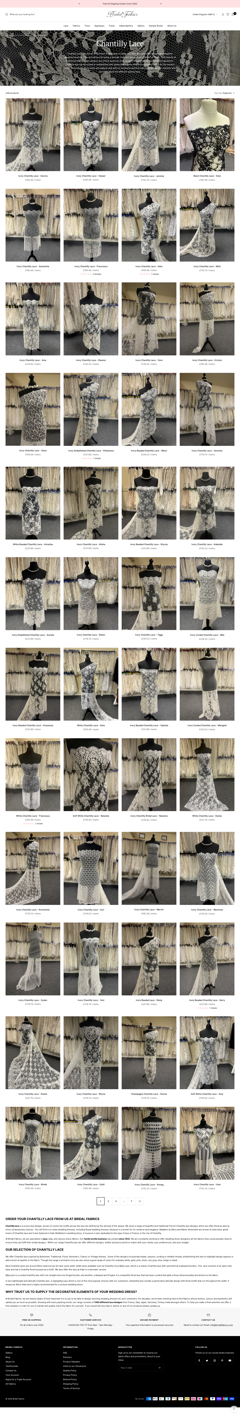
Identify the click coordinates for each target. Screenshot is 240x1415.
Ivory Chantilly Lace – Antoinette (33, 909)
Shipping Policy (70, 1384)
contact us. (155, 1306)
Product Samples (71, 1361)
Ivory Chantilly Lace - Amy (33, 360)
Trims (87, 25)
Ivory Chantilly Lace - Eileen (91, 634)
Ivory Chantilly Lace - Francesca (91, 266)
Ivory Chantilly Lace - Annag (149, 1184)
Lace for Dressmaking (21, 35)
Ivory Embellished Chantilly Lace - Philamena (91, 450)
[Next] (139, 1201)
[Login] (223, 14)
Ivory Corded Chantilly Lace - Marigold (207, 725)
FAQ (65, 1352)
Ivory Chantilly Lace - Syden (33, 1000)
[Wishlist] (228, 14)
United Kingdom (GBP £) (204, 14)
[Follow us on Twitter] (207, 1360)
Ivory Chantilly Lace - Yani (91, 1000)
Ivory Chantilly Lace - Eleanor (91, 360)
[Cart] (233, 14)
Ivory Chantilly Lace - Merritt (149, 909)
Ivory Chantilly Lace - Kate (149, 266)
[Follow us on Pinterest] (222, 1360)
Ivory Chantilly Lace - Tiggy (149, 634)
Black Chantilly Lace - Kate (207, 176)
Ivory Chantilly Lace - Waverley (207, 909)
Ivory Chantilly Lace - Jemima (149, 176)
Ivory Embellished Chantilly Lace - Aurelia (33, 635)
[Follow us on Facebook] (199, 1360)
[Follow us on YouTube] (230, 1360)
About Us (171, 25)
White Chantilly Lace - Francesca (33, 816)
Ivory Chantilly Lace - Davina (33, 176)
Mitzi (122, 1266)
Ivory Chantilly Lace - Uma (207, 1184)
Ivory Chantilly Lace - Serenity (207, 450)
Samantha (58, 1281)
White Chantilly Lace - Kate (91, 725)
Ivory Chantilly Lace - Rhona (91, 1094)
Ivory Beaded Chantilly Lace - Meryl (149, 450)
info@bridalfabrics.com (221, 1325)
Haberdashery (126, 25)
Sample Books (156, 25)
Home (8, 35)
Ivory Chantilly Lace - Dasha (33, 1094)
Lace (66, 25)
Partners (67, 1357)
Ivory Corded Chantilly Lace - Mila (207, 635)
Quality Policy (69, 1370)
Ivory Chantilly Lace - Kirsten (207, 360)
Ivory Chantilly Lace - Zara (149, 360)
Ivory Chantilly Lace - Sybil (91, 1184)
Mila (8, 1275)
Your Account (12, 1375)
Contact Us (11, 1370)
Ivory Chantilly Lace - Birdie (33, 1184)
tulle (50, 1239)
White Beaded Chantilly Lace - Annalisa (33, 544)
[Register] (159, 1368)
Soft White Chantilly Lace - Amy (207, 1094)
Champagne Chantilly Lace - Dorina (149, 1094)
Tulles (112, 25)
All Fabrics (11, 1384)
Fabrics (76, 25)
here (138, 71)
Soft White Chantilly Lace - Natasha (91, 816)
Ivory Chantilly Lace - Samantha (33, 266)
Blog (8, 1357)
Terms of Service (71, 1388)
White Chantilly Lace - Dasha (207, 816)
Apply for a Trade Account (18, 1379)
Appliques (99, 25)
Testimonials (12, 1366)
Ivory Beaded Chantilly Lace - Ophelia (149, 725)
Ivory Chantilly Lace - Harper (91, 176)
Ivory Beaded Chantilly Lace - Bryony (149, 544)
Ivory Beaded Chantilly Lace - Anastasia (33, 725)
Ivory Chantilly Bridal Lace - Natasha (149, 816)
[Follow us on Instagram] (214, 1360)
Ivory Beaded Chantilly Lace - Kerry (207, 1000)
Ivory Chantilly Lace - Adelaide (207, 544)
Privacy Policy (70, 1375)
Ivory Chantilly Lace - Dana (33, 450)
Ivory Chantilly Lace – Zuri (91, 909)
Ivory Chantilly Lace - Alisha (91, 544)
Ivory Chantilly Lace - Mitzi (207, 266)
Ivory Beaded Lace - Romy (149, 1000)
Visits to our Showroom (74, 1366)
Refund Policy (70, 1379)
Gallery (141, 25)
